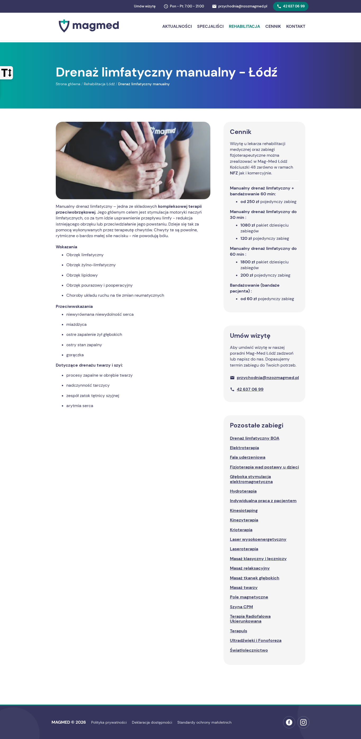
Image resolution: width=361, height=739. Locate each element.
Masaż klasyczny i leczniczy (258, 558)
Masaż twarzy (244, 587)
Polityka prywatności (109, 722)
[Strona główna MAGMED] (89, 34)
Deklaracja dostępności (152, 722)
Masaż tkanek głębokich (254, 578)
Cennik (273, 26)
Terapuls (238, 631)
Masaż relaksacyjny (250, 568)
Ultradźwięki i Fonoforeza (255, 640)
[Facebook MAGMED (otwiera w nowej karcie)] (289, 722)
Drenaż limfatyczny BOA (254, 438)
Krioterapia (241, 530)
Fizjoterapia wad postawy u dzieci (264, 467)
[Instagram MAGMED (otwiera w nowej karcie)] (303, 722)
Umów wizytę (145, 6)
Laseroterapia (244, 549)
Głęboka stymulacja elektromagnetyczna (251, 479)
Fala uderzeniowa (247, 457)
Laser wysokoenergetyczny (258, 539)
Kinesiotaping (244, 510)
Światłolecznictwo (249, 650)
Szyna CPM (241, 607)
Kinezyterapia (244, 520)
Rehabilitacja (244, 26)
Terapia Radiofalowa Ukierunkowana (250, 619)
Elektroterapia (244, 447)
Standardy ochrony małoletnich (204, 722)
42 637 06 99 (294, 6)
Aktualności (177, 26)
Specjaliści (210, 26)
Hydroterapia (243, 491)
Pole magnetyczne (249, 597)
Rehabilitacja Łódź (99, 84)
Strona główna (68, 84)
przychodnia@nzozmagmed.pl (268, 377)
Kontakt (295, 26)
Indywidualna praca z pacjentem (263, 500)
